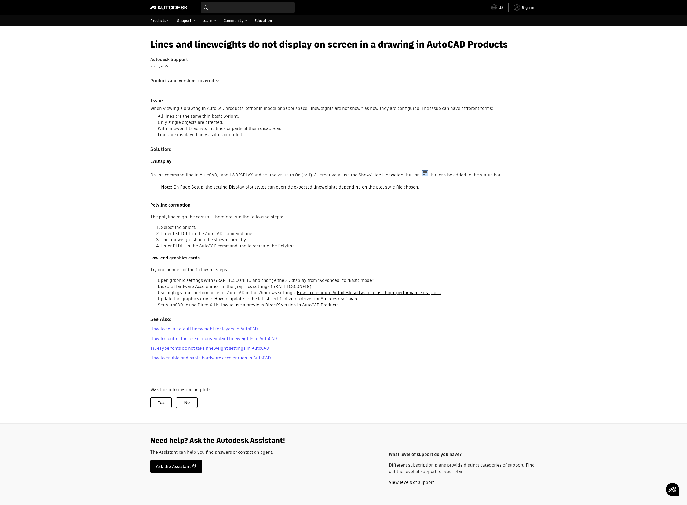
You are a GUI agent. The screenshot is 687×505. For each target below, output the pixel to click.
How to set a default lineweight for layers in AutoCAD (204, 329)
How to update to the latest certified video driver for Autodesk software (286, 299)
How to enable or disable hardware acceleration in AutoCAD (210, 358)
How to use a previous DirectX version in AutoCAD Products (279, 305)
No (187, 402)
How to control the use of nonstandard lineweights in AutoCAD (213, 339)
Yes (161, 402)
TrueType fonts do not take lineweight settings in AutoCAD (209, 348)
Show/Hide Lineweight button (389, 175)
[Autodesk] (169, 7)
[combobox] (248, 7)
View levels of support (411, 482)
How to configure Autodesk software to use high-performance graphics (369, 293)
